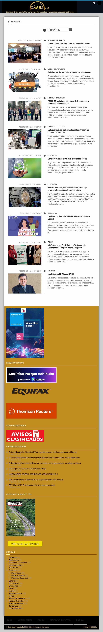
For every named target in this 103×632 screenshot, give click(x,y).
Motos (11, 596)
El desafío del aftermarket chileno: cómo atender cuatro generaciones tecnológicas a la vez (45, 463)
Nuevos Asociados (16, 603)
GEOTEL (94, 627)
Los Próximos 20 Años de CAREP (61, 274)
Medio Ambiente (18, 575)
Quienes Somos (25, 620)
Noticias (80, 620)
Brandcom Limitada (16, 627)
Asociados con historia (18, 563)
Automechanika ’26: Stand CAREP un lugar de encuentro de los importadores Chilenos (43, 452)
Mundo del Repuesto (56, 69)
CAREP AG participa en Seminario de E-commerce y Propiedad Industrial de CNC (68, 102)
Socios (41, 620)
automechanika (15, 565)
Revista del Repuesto (60, 620)
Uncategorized (15, 608)
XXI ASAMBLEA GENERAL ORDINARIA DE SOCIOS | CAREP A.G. (33, 474)
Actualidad (13, 558)
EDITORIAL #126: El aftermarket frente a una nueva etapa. (32, 485)
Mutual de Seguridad (19, 578)
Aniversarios (14, 560)
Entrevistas (13, 586)
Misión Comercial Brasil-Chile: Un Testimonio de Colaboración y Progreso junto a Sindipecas (67, 246)
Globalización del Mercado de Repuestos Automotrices (69, 72)
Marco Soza (16, 573)
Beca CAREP (14, 568)
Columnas (52, 155)
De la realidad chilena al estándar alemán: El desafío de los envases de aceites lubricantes (44, 458)
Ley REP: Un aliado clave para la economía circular (67, 159)
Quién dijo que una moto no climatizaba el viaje (27, 469)
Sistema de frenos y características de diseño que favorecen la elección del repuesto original (67, 188)
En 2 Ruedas (14, 583)
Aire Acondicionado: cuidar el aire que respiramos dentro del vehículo (36, 480)
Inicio (9, 620)
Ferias (50, 242)
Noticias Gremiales (56, 40)
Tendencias (13, 606)
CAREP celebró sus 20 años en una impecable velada (69, 43)
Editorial (52, 271)
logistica (12, 591)
